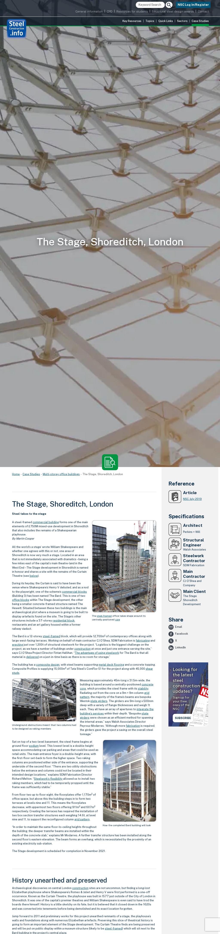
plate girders (98, 701)
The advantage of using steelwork (97, 652)
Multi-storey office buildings (61, 474)
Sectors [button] (182, 21)
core (117, 619)
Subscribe (183, 718)
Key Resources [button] (131, 21)
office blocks (20, 600)
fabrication (133, 725)
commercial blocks (74, 591)
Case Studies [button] (200, 21)
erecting (17, 644)
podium (34, 745)
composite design (48, 664)
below (34, 575)
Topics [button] (149, 21)
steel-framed (104, 615)
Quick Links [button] (165, 21)
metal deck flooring (111, 664)
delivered (32, 657)
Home (16, 474)
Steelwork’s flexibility (48, 778)
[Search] (169, 5)
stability (143, 688)
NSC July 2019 (192, 499)
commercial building (46, 522)
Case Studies (31, 474)
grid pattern (82, 819)
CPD (109, 11)
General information (89, 11)
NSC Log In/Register (193, 4)
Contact (203, 11)
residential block (64, 620)
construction (82, 648)
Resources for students (132, 11)
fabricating (143, 640)
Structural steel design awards (173, 11)
